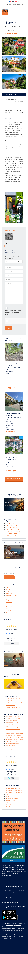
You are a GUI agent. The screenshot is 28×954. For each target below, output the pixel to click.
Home (3, 935)
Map (14, 94)
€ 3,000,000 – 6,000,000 (13, 531)
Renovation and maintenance (14, 739)
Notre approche (9, 7)
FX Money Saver (10, 745)
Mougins (8, 600)
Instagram (9, 796)
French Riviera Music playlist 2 (14, 790)
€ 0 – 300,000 (10, 523)
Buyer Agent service (11, 725)
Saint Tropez (9, 604)
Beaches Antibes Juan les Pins (14, 703)
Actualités (8, 4)
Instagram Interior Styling (13, 798)
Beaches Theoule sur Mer (13, 707)
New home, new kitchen (13, 729)
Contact (18, 94)
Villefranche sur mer (11, 595)
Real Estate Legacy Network (13, 925)
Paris (7, 612)
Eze (7, 598)
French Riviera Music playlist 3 (14, 792)
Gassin (7, 608)
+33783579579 (13, 902)
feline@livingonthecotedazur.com (11, 246)
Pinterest (8, 805)
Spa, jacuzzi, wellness (12, 741)
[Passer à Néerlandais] (15, 2)
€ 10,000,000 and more (12, 536)
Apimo (10, 936)
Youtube (8, 794)
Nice (7, 587)
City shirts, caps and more (13, 747)
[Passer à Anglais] (10, 2)
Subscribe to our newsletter (13, 718)
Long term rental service (13, 731)
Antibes (8, 589)
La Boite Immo (20, 936)
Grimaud (8, 610)
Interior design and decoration (14, 735)
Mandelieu (9, 593)
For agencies (9, 750)
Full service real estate (12, 722)
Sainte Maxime (10, 606)
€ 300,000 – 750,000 (11, 525)
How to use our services (12, 716)
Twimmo (8, 938)
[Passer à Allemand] (13, 2)
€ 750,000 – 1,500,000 (12, 527)
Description (8, 94)
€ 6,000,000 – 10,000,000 (13, 534)
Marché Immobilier (18, 4)
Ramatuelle (9, 602)
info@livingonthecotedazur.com (15, 900)
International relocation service (14, 733)
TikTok (7, 802)
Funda (13, 936)
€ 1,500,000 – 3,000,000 (12, 529)
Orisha (4, 938)
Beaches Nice (9, 701)
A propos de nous (19, 7)
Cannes (8, 591)
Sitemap (16, 935)
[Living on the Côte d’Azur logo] (11, 12)
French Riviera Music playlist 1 (14, 788)
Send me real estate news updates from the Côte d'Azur (13, 312)
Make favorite (10, 30)
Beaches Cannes (10, 705)
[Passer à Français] (18, 2)
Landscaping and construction (14, 737)
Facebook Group (10, 800)
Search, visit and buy (11, 720)
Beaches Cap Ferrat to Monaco (14, 698)
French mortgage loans (12, 743)
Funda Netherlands (13, 923)
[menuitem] (9, 4)
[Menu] (24, 12)
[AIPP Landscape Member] (13, 853)
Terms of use (9, 935)
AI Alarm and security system (14, 727)
